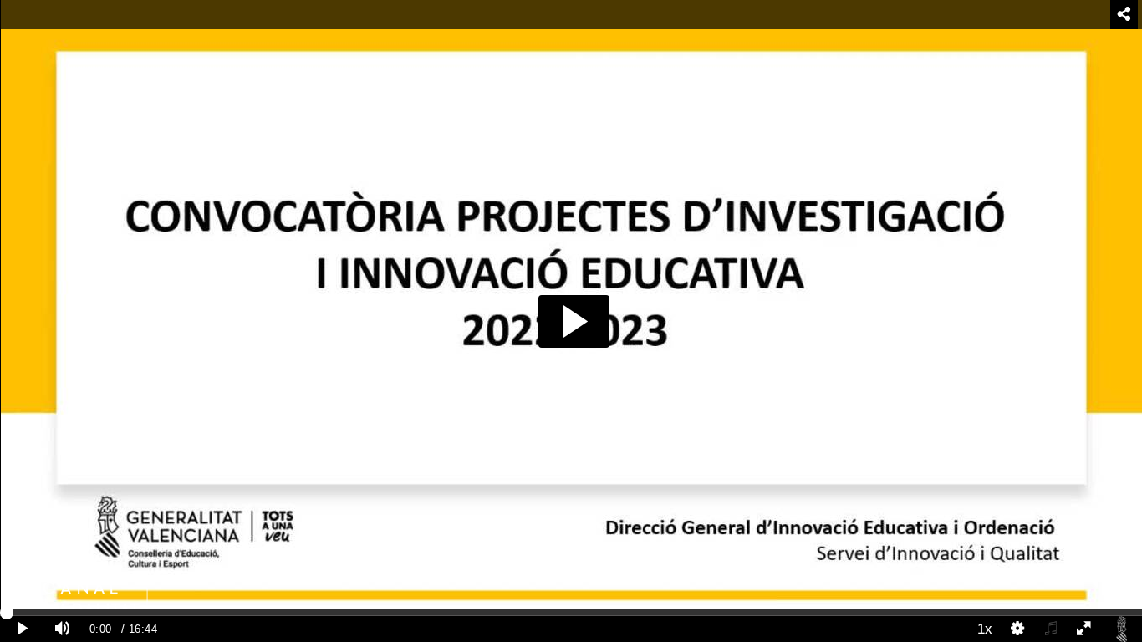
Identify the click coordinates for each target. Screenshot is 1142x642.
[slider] (571, 612)
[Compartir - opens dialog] (1124, 14)
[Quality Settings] (1018, 629)
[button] (573, 321)
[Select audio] (1051, 629)
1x (984, 628)
